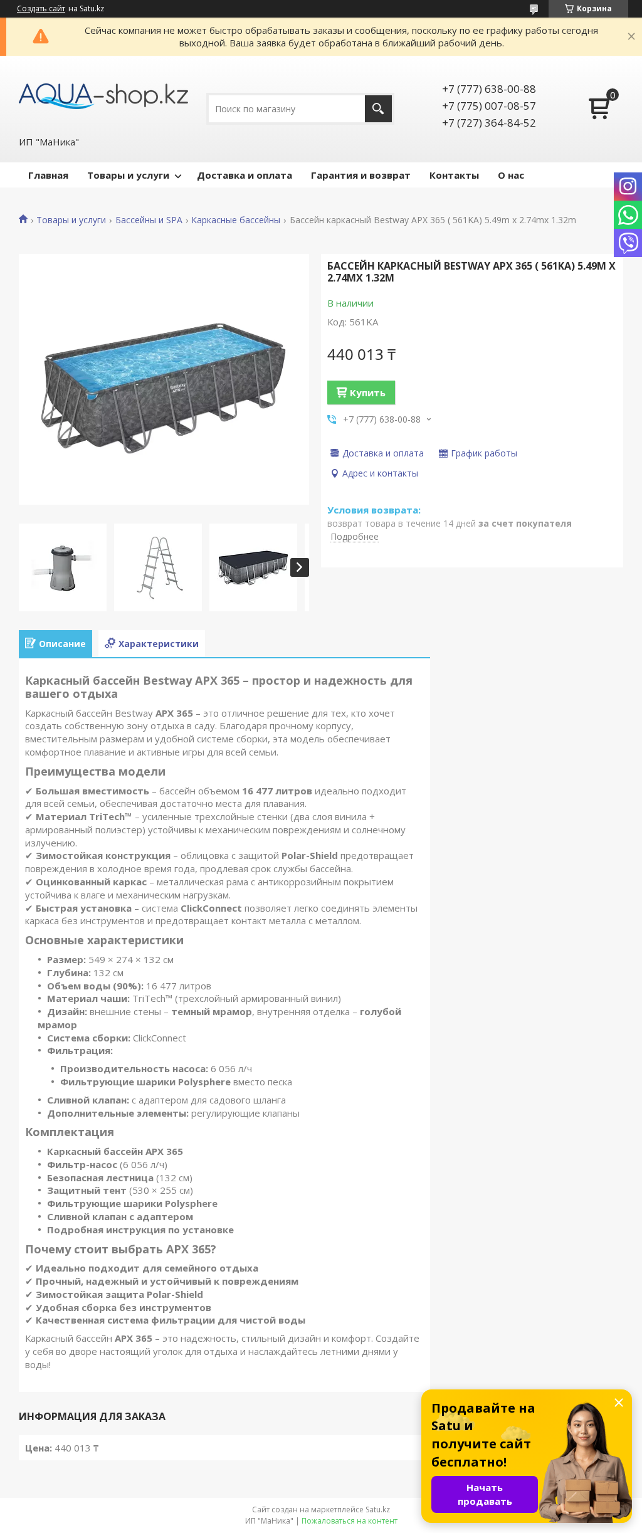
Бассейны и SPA (148, 220)
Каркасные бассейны (235, 220)
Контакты (454, 175)
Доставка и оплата (244, 175)
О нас (511, 175)
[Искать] (378, 108)
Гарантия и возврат (361, 175)
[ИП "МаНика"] (103, 95)
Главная (48, 175)
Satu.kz (378, 1509)
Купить (368, 392)
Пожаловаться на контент (349, 1520)
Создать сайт (41, 8)
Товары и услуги (128, 175)
